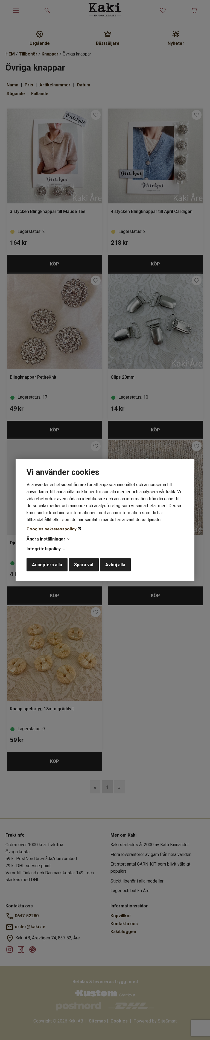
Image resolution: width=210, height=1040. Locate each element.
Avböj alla (115, 564)
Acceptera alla (47, 564)
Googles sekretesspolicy (52, 529)
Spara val (83, 564)
